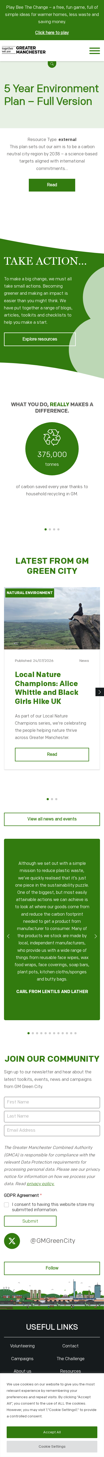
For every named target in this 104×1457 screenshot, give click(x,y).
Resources (70, 1371)
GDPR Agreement (23, 1195)
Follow (52, 1268)
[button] (52, 64)
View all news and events (52, 819)
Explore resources (39, 339)
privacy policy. (40, 1183)
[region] (52, 1415)
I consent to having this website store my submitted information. (53, 1207)
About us (22, 1371)
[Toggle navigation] (94, 52)
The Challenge (71, 1358)
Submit (30, 1221)
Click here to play (52, 32)
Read (52, 185)
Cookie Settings (52, 1446)
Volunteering (22, 1346)
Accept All (52, 1432)
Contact (70, 1346)
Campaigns (22, 1358)
